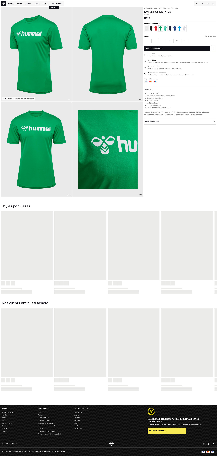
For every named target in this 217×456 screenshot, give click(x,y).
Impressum (5, 431)
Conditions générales (45, 420)
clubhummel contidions (45, 423)
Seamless (77, 420)
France (7, 443)
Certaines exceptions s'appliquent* (157, 424)
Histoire (4, 415)
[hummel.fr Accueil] (3, 3)
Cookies (41, 428)
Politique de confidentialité (47, 426)
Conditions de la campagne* (47, 431)
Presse (4, 418)
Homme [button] (10, 4)
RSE (3, 420)
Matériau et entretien (151, 121)
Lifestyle (77, 426)
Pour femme (173, 8)
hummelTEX (78, 428)
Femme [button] (19, 4)
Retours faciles (153, 66)
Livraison (151, 54)
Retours (40, 415)
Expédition (152, 60)
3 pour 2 (162, 8)
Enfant (76, 423)
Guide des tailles (210, 36)
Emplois (4, 428)
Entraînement (78, 412)
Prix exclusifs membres (157, 73)
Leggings (77, 415)
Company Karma (7, 423)
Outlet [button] (45, 4)
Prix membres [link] (57, 4)
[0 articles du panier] (213, 3)
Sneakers (77, 418)
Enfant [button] (28, 4)
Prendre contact (7, 426)
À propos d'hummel (8, 412)
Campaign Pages (150, 8)
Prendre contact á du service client (49, 434)
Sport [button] (37, 4)
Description (148, 89)
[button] (197, 3)
